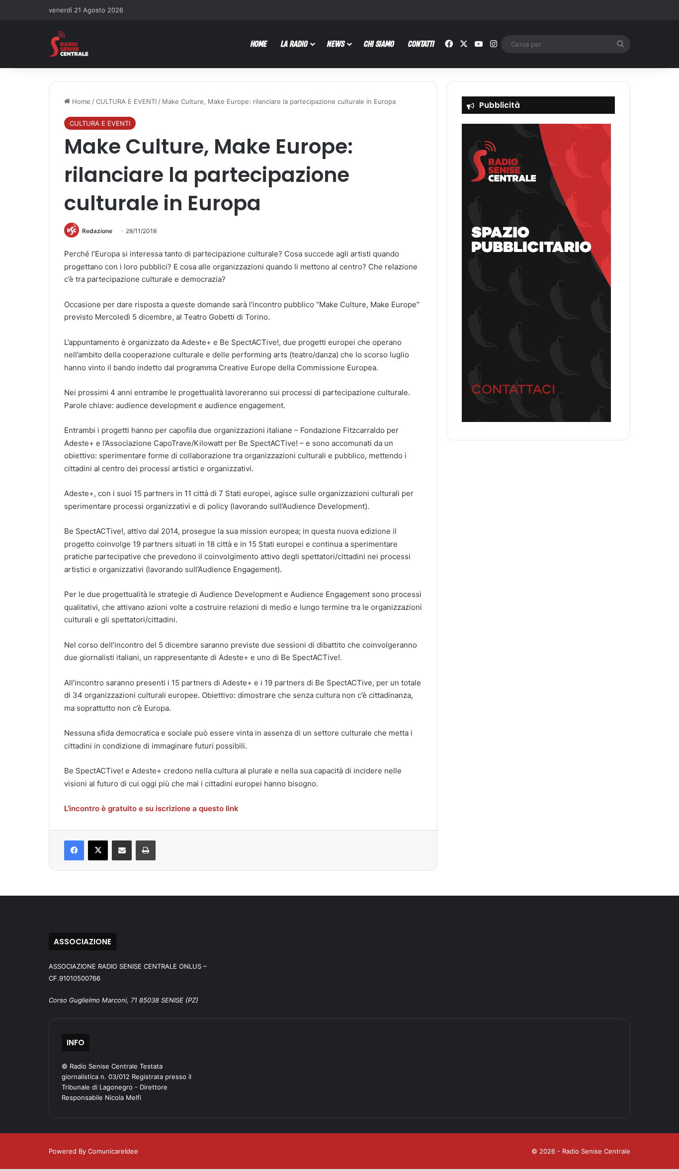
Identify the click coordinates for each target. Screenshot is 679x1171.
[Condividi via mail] (122, 850)
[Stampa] (146, 850)
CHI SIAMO (379, 43)
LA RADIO (294, 43)
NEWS (335, 43)
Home (80, 101)
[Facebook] (74, 850)
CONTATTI (421, 43)
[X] (98, 850)
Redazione (97, 231)
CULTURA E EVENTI (126, 101)
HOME (259, 43)
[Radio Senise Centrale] (68, 44)
